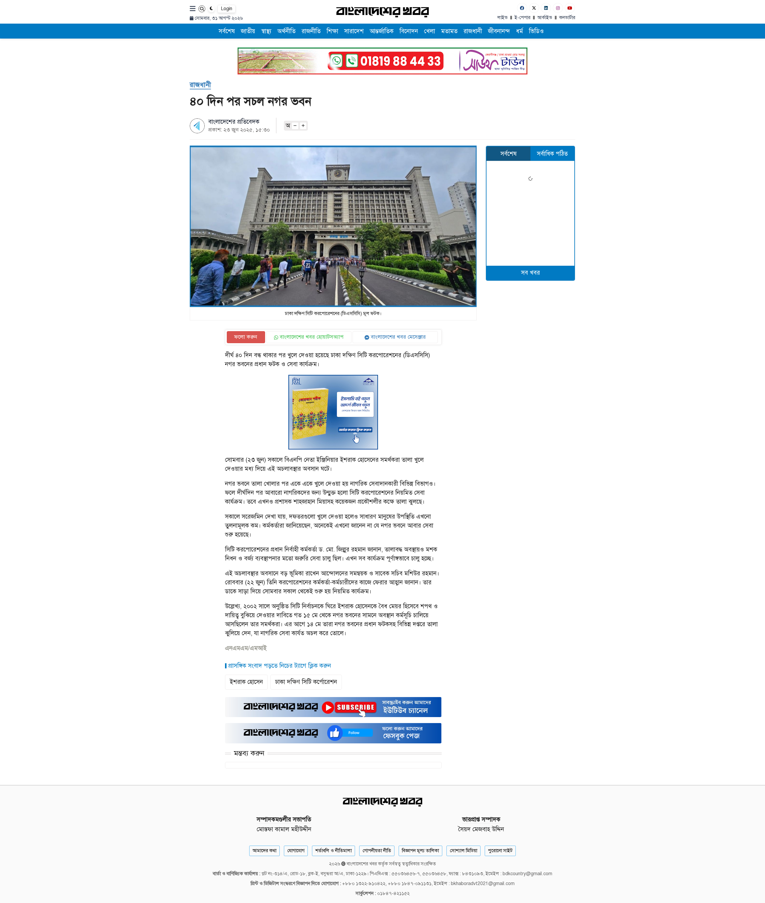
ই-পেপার (522, 18)
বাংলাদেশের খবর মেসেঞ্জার (397, 337)
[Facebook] (522, 8)
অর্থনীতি (286, 31)
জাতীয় (248, 31)
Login (226, 9)
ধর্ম (519, 31)
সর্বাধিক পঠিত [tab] (552, 154)
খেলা (429, 31)
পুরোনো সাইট (500, 851)
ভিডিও (536, 31)
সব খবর (530, 272)
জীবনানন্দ (499, 31)
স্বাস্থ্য (266, 31)
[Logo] (382, 11)
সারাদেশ (354, 31)
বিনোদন (409, 31)
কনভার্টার (567, 18)
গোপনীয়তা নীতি (376, 851)
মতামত (449, 31)
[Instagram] (558, 8)
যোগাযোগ (296, 851)
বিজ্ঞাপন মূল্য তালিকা (420, 851)
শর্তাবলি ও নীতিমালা (333, 851)
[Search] (201, 8)
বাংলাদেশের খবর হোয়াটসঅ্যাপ (311, 337)
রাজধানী (472, 31)
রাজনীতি (311, 31)
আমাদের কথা (264, 851)
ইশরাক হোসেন (246, 682)
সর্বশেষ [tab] (509, 154)
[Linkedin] (546, 8)
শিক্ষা (332, 31)
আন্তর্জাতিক (382, 31)
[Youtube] (570, 8)
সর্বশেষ (227, 31)
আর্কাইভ (544, 18)
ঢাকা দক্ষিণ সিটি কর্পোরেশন (306, 682)
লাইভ (502, 18)
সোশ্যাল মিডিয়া (463, 851)
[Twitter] (534, 8)
